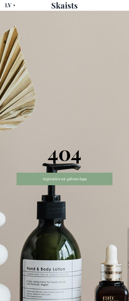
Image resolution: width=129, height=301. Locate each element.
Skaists (64, 5)
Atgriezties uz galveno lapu (64, 178)
